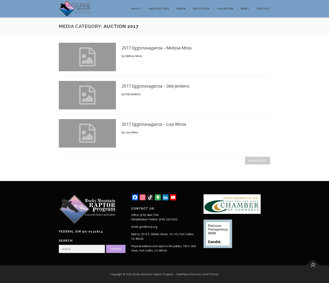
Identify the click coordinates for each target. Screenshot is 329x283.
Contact (263, 8)
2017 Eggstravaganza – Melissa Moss (157, 48)
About (136, 8)
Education (201, 8)
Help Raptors (159, 8)
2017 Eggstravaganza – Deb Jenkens (155, 86)
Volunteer (225, 8)
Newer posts (257, 160)
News (245, 8)
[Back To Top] (313, 265)
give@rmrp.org (148, 226)
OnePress (182, 274)
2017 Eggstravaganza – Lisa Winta (154, 124)
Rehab (181, 8)
